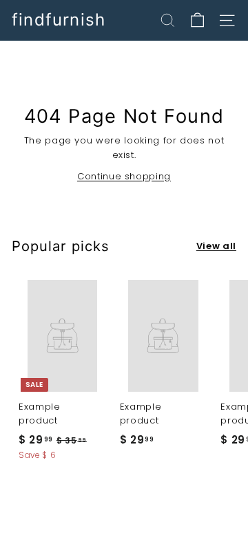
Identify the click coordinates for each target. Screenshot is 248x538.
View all (216, 245)
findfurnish (58, 20)
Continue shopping (124, 176)
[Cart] (197, 20)
